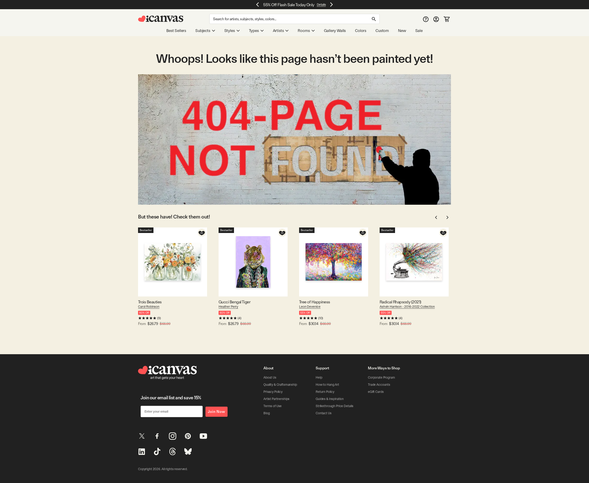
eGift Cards (376, 392)
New (402, 30)
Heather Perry (228, 306)
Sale (419, 30)
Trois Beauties (150, 301)
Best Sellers (176, 30)
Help (319, 377)
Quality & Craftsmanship (280, 384)
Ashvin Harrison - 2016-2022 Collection (407, 306)
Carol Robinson (148, 306)
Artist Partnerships (276, 399)
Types (254, 30)
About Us (269, 377)
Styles (229, 30)
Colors (360, 30)
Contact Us (324, 413)
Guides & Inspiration (330, 399)
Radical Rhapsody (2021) (400, 301)
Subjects (202, 30)
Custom (382, 30)
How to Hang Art (327, 384)
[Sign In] (436, 18)
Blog (266, 413)
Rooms (304, 30)
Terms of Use (272, 406)
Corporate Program (381, 377)
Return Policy (325, 392)
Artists (278, 30)
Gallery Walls (335, 30)
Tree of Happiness (314, 301)
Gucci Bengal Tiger (234, 301)
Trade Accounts (379, 384)
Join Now (216, 411)
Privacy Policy (273, 392)
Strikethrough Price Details (334, 406)
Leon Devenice (309, 306)
